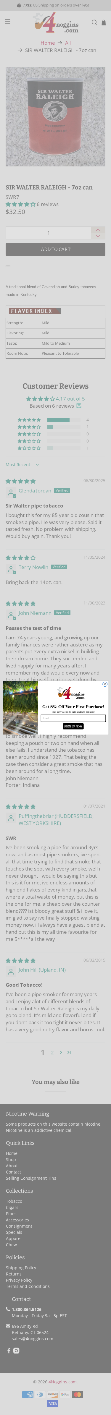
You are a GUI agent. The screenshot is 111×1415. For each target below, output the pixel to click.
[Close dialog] (104, 684)
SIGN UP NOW (73, 726)
